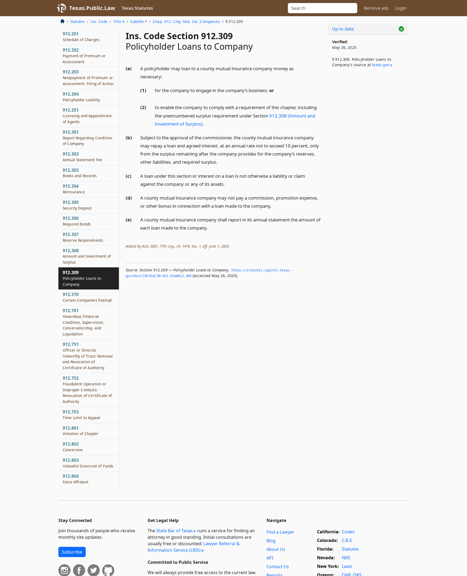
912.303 (80, 172)
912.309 (82, 278)
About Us (275, 549)
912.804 (75, 478)
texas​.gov (380, 64)
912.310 (87, 297)
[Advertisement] (368, 161)
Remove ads (376, 8)
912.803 (88, 463)
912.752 (87, 389)
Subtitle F (138, 21)
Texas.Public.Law (92, 8)
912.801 (81, 430)
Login (400, 8)
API (269, 558)
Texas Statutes (137, 8)
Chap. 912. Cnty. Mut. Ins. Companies (186, 21)
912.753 (81, 414)
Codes (348, 532)
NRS (346, 558)
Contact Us (277, 567)
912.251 (87, 115)
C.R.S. (347, 540)
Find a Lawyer (280, 532)
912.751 (88, 355)
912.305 (77, 205)
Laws (347, 566)
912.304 (74, 188)
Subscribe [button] (72, 552)
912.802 (73, 446)
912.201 (81, 36)
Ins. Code (99, 21)
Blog (271, 541)
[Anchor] (165, 76)
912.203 (88, 77)
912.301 (87, 137)
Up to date (343, 29)
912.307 (83, 237)
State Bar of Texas (174, 531)
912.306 (77, 221)
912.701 (83, 322)
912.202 (84, 55)
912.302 (82, 156)
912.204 (81, 96)
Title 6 (119, 21)
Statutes (77, 21)
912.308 (87, 256)
